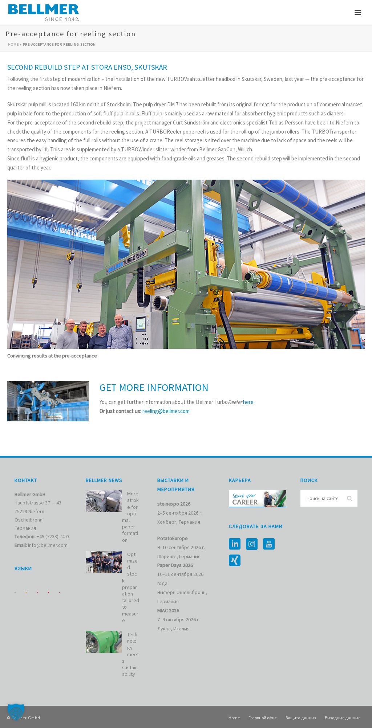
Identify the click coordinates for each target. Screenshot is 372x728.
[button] (16, 712)
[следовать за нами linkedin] (234, 544)
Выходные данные (342, 717)
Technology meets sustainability (130, 654)
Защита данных (301, 717)
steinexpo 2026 (173, 503)
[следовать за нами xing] (234, 561)
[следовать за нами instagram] (252, 544)
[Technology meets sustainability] (104, 642)
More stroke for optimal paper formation (130, 516)
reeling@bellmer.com (166, 411)
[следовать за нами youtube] (269, 544)
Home (13, 44)
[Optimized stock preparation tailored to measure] (104, 562)
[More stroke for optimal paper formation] (104, 501)
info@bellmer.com (48, 545)
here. (249, 401)
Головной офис (262, 717)
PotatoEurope (172, 538)
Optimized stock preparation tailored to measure (130, 587)
